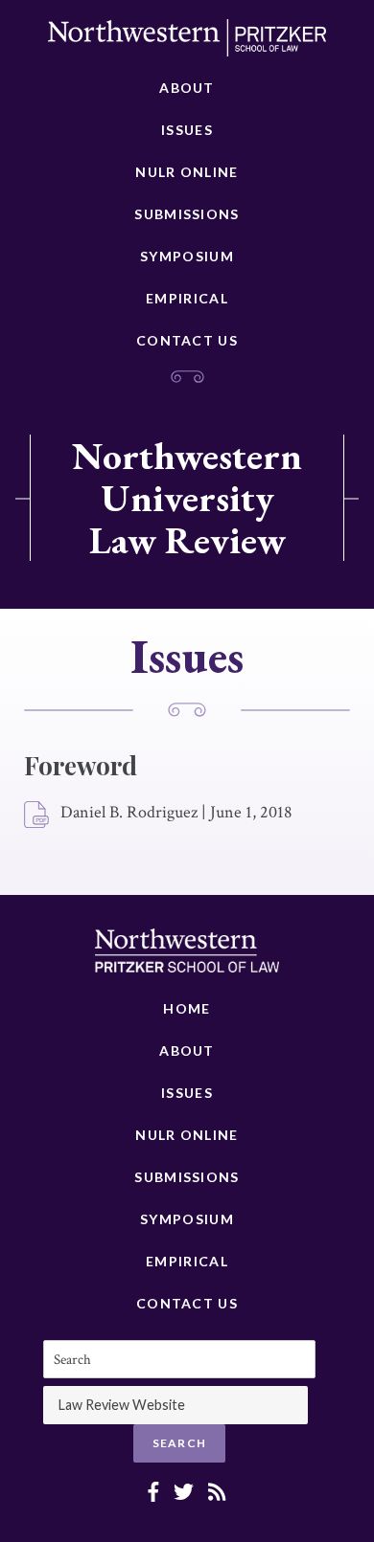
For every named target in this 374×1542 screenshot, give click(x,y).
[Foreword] (37, 815)
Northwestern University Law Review (187, 498)
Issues (187, 130)
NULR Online (186, 172)
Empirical (187, 298)
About (187, 87)
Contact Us (187, 340)
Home (186, 1008)
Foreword (80, 765)
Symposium (187, 256)
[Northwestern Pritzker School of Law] (187, 43)
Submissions (186, 214)
